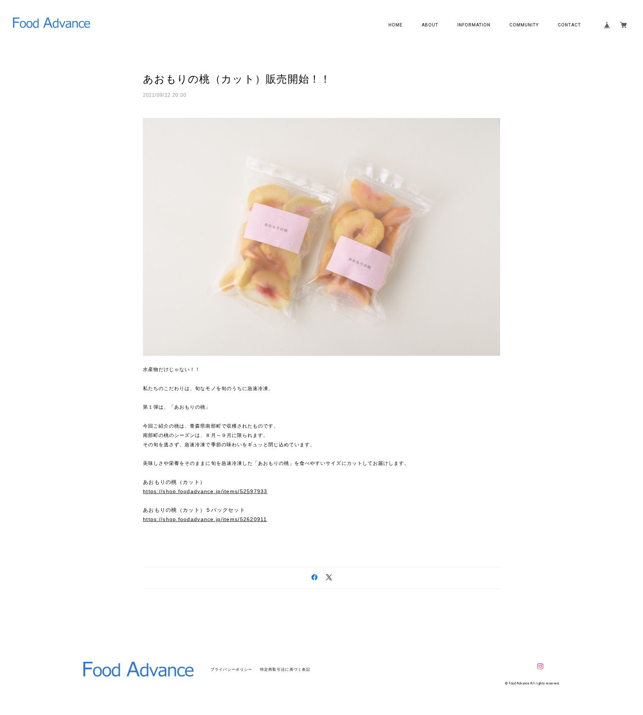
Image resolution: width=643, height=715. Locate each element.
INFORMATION (473, 25)
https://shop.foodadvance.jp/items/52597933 (205, 491)
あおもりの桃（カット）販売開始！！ (237, 79)
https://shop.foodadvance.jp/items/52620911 (205, 519)
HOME (395, 25)
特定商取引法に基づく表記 (285, 669)
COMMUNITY (524, 25)
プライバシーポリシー (232, 669)
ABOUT (430, 25)
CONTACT (569, 25)
